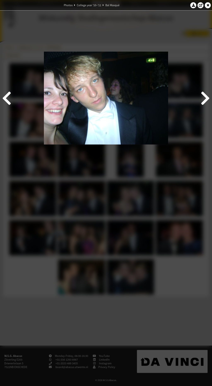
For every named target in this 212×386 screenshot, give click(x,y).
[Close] (208, 5)
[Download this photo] (193, 5)
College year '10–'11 (89, 5)
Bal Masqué (112, 5)
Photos (68, 5)
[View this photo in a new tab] (201, 5)
